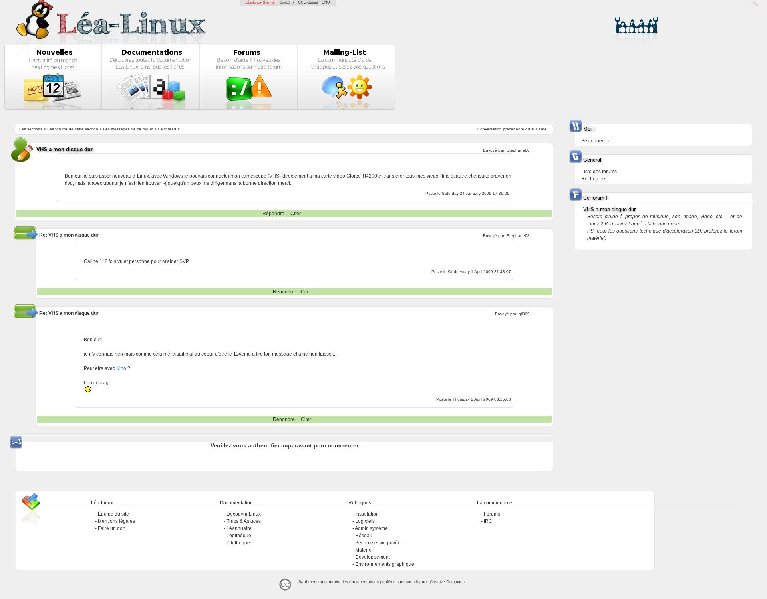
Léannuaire (239, 528)
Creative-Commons (447, 581)
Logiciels (365, 521)
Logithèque (239, 535)
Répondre (273, 213)
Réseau (363, 535)
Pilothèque (238, 543)
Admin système (371, 528)
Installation (367, 514)
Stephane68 (518, 150)
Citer (295, 213)
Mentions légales (116, 521)
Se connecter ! (596, 141)
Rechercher (594, 179)
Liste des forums (599, 171)
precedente (513, 129)
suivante (539, 129)
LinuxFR (287, 2)
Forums (492, 514)
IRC (488, 521)
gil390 (524, 314)
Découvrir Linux (244, 514)
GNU (326, 2)
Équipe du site (113, 514)
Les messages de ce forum (128, 129)
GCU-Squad (308, 2)
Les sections (30, 129)
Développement (372, 557)
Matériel (364, 550)
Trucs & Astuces (244, 521)
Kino (121, 368)
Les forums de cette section (72, 129)
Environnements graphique (384, 564)
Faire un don (111, 528)
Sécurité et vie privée (378, 543)
